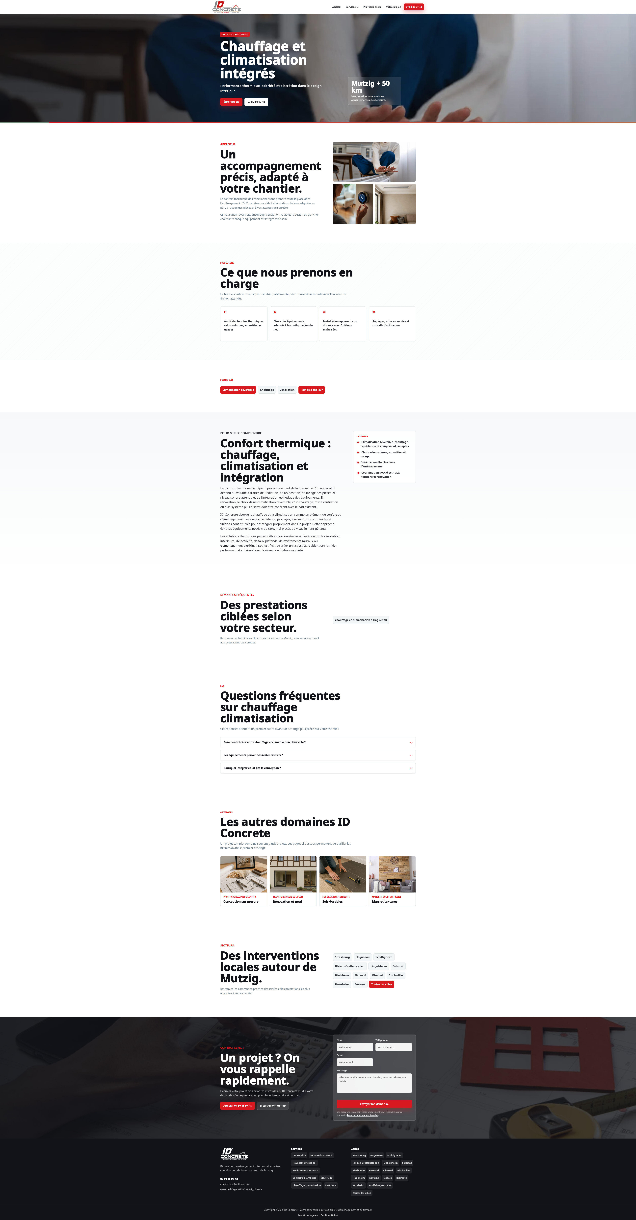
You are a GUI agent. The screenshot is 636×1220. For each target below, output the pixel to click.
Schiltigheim (384, 957)
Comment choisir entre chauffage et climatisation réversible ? (265, 742)
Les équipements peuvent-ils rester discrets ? (253, 755)
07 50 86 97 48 (414, 6)
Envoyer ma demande (374, 1104)
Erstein (388, 1177)
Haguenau (363, 957)
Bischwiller (396, 975)
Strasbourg (342, 957)
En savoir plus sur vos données (362, 1115)
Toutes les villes (381, 984)
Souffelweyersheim (380, 1185)
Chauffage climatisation (307, 1185)
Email (340, 1055)
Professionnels (372, 6)
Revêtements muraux (305, 1170)
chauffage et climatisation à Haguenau (361, 620)
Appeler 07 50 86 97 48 (237, 1105)
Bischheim (342, 975)
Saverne (360, 984)
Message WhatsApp (273, 1105)
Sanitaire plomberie (304, 1177)
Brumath (401, 1177)
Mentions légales (308, 1215)
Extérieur (330, 1185)
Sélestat (398, 966)
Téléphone (381, 1040)
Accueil (336, 6)
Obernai (377, 975)
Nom (340, 1040)
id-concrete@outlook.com (234, 1184)
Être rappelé (231, 101)
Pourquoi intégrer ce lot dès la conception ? (252, 768)
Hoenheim (342, 984)
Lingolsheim (379, 966)
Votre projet (393, 6)
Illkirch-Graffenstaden (350, 966)
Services (351, 6)
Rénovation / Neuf (321, 1155)
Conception (299, 1155)
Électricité (327, 1177)
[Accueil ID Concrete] (226, 7)
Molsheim (358, 1185)
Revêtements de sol (304, 1162)
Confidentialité (329, 1215)
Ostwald (360, 975)
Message (342, 1070)
